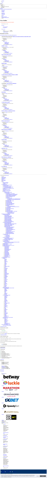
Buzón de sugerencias (5, 182)
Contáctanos (9, 470)
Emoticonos (3, 366)
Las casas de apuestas (4, 257)
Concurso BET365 (8, 207)
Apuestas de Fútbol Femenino (8, 220)
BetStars (6, 293)
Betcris (5, 298)
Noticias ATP (7, 235)
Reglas (6, 470)
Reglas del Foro (2, 369)
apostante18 (7, 122)
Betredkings (6, 309)
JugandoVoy (6, 313)
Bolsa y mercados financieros (6, 189)
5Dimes (5, 315)
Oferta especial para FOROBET (6, 129)
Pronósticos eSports (5, 243)
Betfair (5, 286)
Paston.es (6, 272)
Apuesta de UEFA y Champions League (9, 224)
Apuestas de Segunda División (8, 216)
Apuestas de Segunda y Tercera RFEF (9, 217)
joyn (6, 64)
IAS (5, 307)
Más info (3, 385)
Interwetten (6, 281)
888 (5, 284)
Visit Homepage (6, 52)
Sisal (5, 291)
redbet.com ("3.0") (4, 148)
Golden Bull (6, 268)
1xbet (5, 262)
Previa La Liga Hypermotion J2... (5, 454)
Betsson (6, 277)
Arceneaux (7, 158)
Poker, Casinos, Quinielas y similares (6, 324)
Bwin (5, 265)
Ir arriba (8, 175)
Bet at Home (6, 312)
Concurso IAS (8, 197)
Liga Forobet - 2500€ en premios (10, 200)
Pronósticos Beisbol (5, 244)
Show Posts (11, 31)
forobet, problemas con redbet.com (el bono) (8, 110)
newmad (7, 84)
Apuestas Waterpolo (7, 253)
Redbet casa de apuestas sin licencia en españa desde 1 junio (22, 36)
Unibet (5, 302)
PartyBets (6, 300)
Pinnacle (6, 316)
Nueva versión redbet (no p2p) (6, 54)
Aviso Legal (2, 470)
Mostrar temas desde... (2, 337)
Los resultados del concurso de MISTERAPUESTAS (14, 199)
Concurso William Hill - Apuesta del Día (11, 195)
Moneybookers (6, 320)
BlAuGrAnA (7, 47)
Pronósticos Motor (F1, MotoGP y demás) (8, 239)
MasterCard (6, 319)
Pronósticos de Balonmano (6, 241)
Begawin (6, 299)
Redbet (5, 314)
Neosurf (6, 321)
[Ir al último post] (10, 44)
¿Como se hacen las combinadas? (11, 83)
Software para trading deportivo (7, 190)
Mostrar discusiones (6, 31)
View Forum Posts (7, 42)
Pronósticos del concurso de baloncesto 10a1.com (13, 206)
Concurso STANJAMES (9, 202)
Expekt (5, 306)
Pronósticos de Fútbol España (6, 214)
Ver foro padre (5, 27)
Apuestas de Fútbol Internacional (8, 225)
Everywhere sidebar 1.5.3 (5, 468)
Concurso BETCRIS (8, 201)
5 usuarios (5, 333)
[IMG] (5, 367)
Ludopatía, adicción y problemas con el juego (8, 188)
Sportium (6, 259)
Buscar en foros (3, 179)
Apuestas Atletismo (7, 247)
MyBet (5, 311)
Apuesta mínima (4, 139)
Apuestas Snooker (7, 252)
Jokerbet (6, 263)
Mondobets (6, 290)
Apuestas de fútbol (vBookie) (11, 212)
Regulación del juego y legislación (7, 186)
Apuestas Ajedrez (7, 246)
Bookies (4, 258)
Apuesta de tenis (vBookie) (11, 213)
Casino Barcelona (7, 273)
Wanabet (6, 274)
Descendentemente (5, 344)
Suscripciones (3, 178)
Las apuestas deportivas (4, 184)
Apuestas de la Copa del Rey (8, 218)
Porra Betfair (7, 205)
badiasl (6, 112)
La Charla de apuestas (5, 185)
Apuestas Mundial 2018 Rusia (9, 227)
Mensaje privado (7, 43)
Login (2, 2)
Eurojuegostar (6, 295)
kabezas (6, 93)
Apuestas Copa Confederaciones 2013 (10, 229)
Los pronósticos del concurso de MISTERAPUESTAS (14, 198)
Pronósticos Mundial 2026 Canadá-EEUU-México (10, 223)
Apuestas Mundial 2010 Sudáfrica (10, 233)
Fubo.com (6, 303)
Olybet (5, 278)
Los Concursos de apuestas (6, 191)
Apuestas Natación (7, 250)
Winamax (6, 285)
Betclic (5, 301)
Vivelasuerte (6, 279)
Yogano (5, 304)
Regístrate (1, 8)
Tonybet (6, 275)
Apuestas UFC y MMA (7, 255)
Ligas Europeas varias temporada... (5, 437)
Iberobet (6, 296)
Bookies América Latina (6, 287)
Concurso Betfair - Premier (9, 204)
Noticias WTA (8, 236)
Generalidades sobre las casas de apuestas (8, 317)
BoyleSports (6, 305)
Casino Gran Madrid (7, 266)
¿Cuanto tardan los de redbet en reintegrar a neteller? (10, 74)
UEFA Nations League (7, 226)
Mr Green (6, 294)
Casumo (6, 271)
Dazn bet (6, 269)
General (3, 181)
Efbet (5, 282)
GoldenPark (6, 276)
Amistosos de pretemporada (8, 219)
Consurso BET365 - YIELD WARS (10, 193)
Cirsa (5, 292)
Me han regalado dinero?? (6, 120)
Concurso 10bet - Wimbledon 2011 (10, 203)
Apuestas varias (6, 256)
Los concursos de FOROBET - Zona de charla (11, 211)
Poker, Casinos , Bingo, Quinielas (7, 325)
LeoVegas (6, 280)
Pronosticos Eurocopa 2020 (9, 232)
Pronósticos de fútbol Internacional (7, 222)
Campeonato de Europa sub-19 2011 (10, 231)
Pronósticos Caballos (5, 240)
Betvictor (6, 297)
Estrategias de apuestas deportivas (7, 187)
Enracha (6, 283)
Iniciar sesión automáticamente (5, 6)
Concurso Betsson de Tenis (9, 210)
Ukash (5, 322)
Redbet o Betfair (4, 63)
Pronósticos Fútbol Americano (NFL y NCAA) (8, 245)
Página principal (4, 180)
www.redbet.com (4, 166)
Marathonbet (6, 261)
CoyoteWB (7, 103)
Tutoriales (4, 183)
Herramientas (3, 25)
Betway (5, 260)
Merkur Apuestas (7, 288)
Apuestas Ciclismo (7, 248)
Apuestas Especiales (7, 254)
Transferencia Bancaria (7, 323)
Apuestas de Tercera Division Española (9, 221)
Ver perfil (6, 51)
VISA (5, 318)
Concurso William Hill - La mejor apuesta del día (12, 194)
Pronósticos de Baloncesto (6, 237)
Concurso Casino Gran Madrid (8, 192)
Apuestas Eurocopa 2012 (9, 230)
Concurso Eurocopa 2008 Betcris (10, 208)
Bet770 (5, 310)
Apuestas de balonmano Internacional (9, 242)
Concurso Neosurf (8, 209)
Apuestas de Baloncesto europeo (8, 238)
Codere (5, 264)
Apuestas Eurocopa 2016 (9, 228)
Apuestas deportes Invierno (8, 249)
